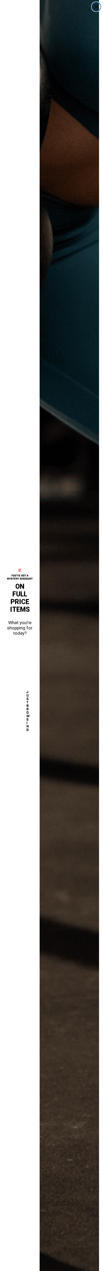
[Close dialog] (96, 6)
